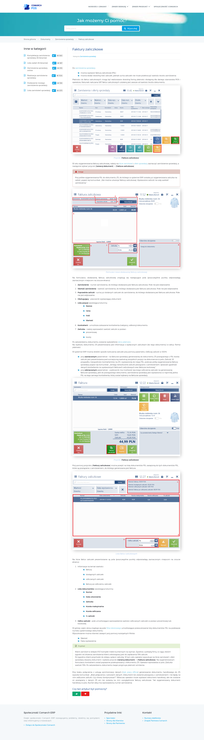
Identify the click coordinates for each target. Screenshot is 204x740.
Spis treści (110, 718)
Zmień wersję (119, 7)
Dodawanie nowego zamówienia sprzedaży (37, 84)
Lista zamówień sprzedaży (38, 90)
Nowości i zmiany (97, 7)
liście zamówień (126, 163)
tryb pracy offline (130, 672)
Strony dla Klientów (114, 721)
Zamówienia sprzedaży (88, 56)
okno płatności (124, 342)
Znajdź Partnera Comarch (155, 721)
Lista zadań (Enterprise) (37, 63)
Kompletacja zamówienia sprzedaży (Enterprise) (38, 56)
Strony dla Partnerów (115, 723)
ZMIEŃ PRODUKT (140, 7)
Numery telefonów (152, 718)
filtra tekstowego (114, 628)
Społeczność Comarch (166, 7)
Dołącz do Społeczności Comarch (40, 725)
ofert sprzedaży (141, 163)
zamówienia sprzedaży (85, 68)
